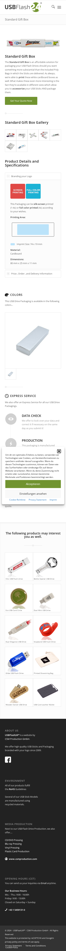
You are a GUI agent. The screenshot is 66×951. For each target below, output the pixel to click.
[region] (33, 224)
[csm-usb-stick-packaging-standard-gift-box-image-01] (10, 135)
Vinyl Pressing (12, 847)
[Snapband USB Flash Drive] (47, 628)
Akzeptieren (33, 484)
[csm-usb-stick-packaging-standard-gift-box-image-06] (33, 135)
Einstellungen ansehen (33, 493)
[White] (33, 340)
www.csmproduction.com (23, 859)
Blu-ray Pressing (13, 843)
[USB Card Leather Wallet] (47, 690)
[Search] (51, 7)
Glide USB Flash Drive (15, 673)
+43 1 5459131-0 (16, 909)
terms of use (28, 941)
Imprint (53, 499)
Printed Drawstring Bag (43, 673)
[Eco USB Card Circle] (19, 596)
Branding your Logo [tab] (21, 176)
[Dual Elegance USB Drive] (19, 628)
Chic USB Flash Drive (14, 579)
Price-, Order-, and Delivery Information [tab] (31, 273)
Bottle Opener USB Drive (44, 579)
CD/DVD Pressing (14, 840)
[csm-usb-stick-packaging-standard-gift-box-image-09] (10, 146)
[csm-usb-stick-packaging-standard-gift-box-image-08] (55, 135)
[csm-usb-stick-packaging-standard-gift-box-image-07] (44, 135)
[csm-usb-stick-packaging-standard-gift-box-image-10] (21, 146)
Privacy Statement (37, 499)
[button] (59, 451)
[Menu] (59, 7)
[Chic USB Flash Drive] (19, 565)
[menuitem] (51, 7)
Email (43, 883)
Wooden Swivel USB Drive (16, 704)
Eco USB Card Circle (14, 610)
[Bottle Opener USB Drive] (47, 565)
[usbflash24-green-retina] (27, 7)
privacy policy (11, 941)
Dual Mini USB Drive (42, 610)
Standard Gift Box (16, 19)
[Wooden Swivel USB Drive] (19, 690)
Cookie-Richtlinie (17, 499)
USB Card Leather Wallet (44, 704)
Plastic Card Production (17, 851)
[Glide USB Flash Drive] (19, 659)
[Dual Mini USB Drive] (47, 596)
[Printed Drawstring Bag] (47, 659)
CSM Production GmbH (17, 739)
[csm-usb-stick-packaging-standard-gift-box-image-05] (21, 135)
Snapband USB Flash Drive (45, 641)
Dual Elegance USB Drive (16, 641)
